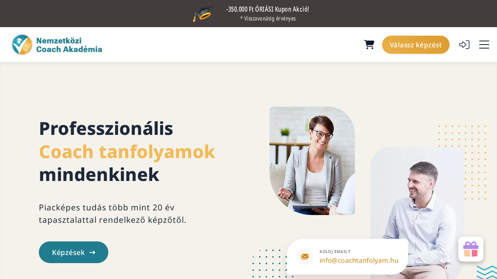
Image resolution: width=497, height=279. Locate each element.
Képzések (68, 252)
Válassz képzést (416, 44)
